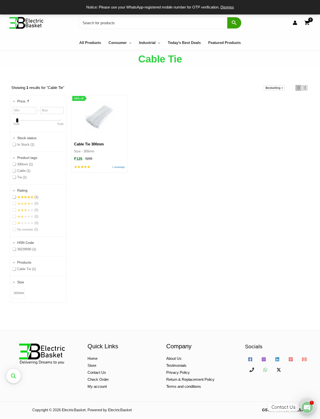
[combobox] (160, 22)
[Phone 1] (251, 370)
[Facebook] (250, 359)
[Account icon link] (295, 22)
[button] (129, 42)
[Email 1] (304, 359)
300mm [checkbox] (19, 293)
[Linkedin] (277, 359)
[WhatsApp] (265, 370)
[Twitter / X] (279, 370)
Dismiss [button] (227, 7)
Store (92, 365)
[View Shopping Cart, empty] (306, 22)
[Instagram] (263, 359)
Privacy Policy (178, 372)
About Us (174, 358)
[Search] (234, 22)
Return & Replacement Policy (190, 379)
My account (97, 386)
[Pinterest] (291, 359)
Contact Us (97, 372)
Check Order (98, 379)
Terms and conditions (183, 386)
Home (93, 358)
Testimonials (176, 365)
